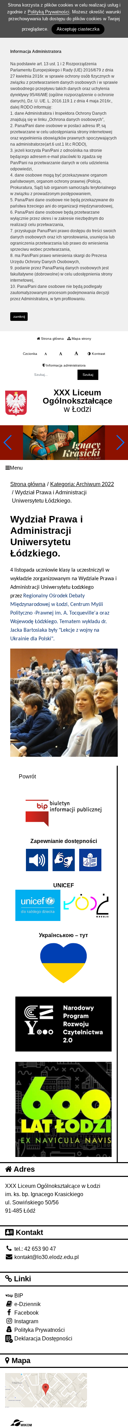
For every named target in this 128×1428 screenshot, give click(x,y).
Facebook (26, 1313)
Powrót (27, 776)
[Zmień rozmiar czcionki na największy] (76, 353)
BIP (18, 1295)
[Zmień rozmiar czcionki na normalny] (45, 353)
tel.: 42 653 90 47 (34, 1249)
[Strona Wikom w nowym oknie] (21, 1422)
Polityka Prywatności (39, 1330)
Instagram (25, 1321)
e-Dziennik (27, 1304)
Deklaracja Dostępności (42, 1338)
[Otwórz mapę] (46, 1390)
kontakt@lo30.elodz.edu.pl (46, 1257)
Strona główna (52, 338)
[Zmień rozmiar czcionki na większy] (60, 353)
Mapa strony (81, 338)
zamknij (19, 316)
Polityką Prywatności (48, 11)
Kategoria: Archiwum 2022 (82, 484)
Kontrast (98, 354)
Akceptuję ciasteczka (78, 29)
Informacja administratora (65, 365)
